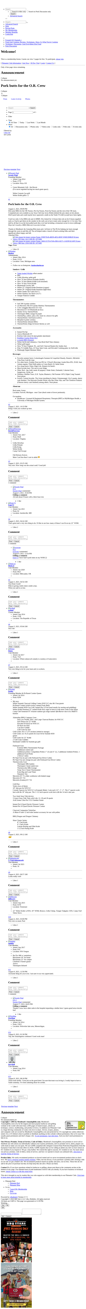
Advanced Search (16, 16)
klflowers (11, 899)
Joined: (15, 179)
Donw (10, 651)
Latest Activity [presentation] (16, 99)
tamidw (11, 943)
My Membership (11, 30)
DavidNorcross (14, 431)
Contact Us (50, 63)
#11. (15, 1000)
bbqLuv (11, 566)
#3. (14, 489)
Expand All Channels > (13, 40)
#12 (9, 1032)
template (13, 169)
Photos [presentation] (27, 99)
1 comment (12, 483)
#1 (9, 199)
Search (13, 14)
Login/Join (9, 34)
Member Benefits (11, 32)
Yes (3, 1205)
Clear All (7, 133)
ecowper (16, 552)
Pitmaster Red (10, 1181)
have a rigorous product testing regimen (21, 1160)
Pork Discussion (11, 46)
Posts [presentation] (5, 99)
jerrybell (11, 1064)
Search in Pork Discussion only (40, 12)
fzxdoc (10, 691)
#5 (9, 580)
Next (18, 169)
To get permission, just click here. (46, 1136)
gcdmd (10, 610)
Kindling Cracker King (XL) (27, 338)
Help (7, 26)
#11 (9, 970)
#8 (9, 832)
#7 (9, 665)
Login (43, 63)
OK (3, 1208)
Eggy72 (11, 505)
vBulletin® (14, 1197)
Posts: (15, 181)
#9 (9, 872)
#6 (9, 624)
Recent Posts (9, 28)
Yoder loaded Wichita (24, 273)
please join (59, 59)
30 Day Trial (34, 63)
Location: (16, 183)
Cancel (16, 427)
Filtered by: (8, 131)
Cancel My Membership (18, 1189)
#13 (9, 1076)
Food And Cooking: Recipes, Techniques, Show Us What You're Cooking (31, 42)
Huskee (11, 253)
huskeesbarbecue (37, 265)
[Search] (6, 18)
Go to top (13, 1193)
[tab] (5, 99)
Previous (7, 169)
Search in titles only (19, 12)
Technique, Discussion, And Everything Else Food (23, 44)
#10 (9, 917)
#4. (14, 550)
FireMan (11, 1018)
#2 (9, 404)
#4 (9, 519)
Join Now (25, 63)
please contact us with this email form (19, 1171)
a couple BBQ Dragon (25, 340)
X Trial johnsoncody (16, 860)
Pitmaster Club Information (11, 63)
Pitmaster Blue (15, 1185)
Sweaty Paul (13, 175)
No (7, 1205)
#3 (9, 461)
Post (10, 427)
